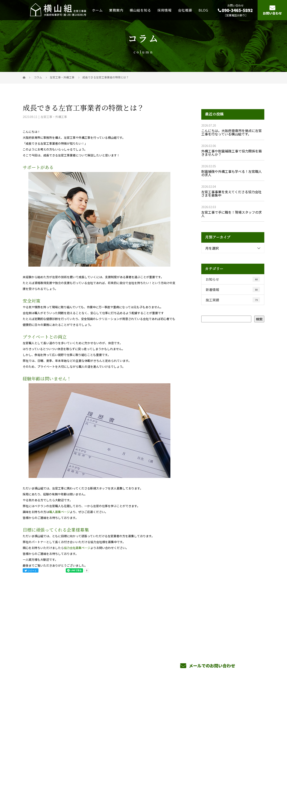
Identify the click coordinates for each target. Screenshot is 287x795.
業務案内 (116, 9)
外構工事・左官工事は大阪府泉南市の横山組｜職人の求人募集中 (64, 772)
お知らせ (232, 279)
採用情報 (164, 9)
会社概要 (185, 9)
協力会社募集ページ (77, 548)
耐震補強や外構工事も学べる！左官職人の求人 (231, 173)
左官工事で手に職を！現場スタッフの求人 (231, 214)
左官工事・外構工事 (62, 77)
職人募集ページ (59, 512)
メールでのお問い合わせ (211, 666)
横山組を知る (140, 9)
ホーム (97, 9)
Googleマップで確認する (44, 745)
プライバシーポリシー (246, 772)
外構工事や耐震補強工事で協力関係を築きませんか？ (231, 152)
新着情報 (232, 289)
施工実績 (232, 299)
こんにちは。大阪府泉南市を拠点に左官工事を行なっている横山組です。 (231, 132)
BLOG (203, 9)
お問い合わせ (272, 13)
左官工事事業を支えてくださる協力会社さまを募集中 (231, 193)
